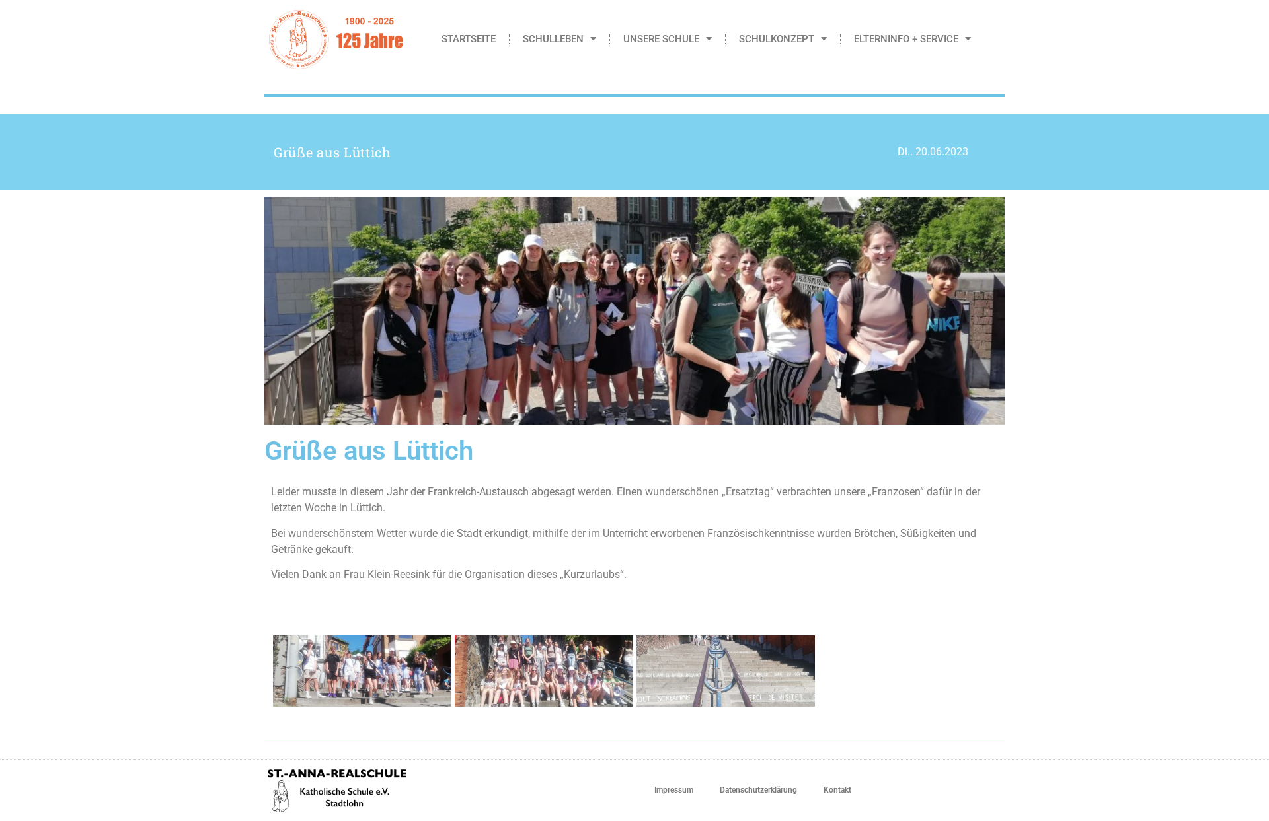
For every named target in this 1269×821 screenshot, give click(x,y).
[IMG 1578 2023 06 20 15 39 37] (544, 671)
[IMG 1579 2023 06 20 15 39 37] (725, 671)
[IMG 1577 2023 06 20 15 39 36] (362, 671)
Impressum (673, 790)
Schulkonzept (776, 39)
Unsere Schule (661, 39)
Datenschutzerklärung (758, 790)
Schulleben (553, 39)
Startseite (469, 39)
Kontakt (837, 790)
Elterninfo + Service (906, 39)
